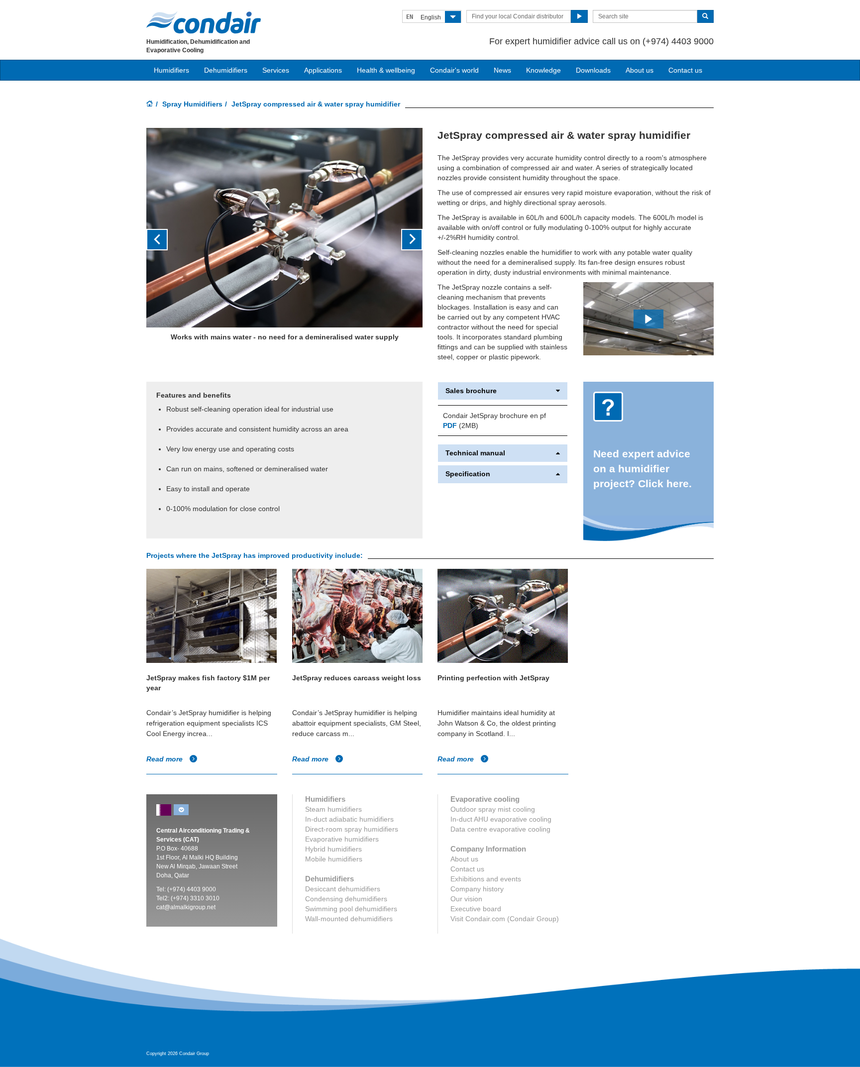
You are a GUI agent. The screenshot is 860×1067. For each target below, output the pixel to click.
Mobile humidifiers (333, 859)
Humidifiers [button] (171, 70)
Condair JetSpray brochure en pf (494, 416)
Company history (477, 889)
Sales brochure (471, 391)
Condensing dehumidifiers (346, 899)
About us (639, 70)
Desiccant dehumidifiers (342, 889)
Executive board (475, 909)
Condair (203, 22)
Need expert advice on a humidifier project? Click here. (642, 468)
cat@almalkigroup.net (185, 907)
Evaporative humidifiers (342, 839)
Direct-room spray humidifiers (351, 829)
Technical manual (475, 453)
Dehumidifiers (225, 70)
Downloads (593, 70)
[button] (167, 239)
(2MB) (460, 425)
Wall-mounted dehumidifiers (349, 919)
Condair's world (454, 70)
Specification (467, 474)
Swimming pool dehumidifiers (351, 909)
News (502, 70)
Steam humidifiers (333, 809)
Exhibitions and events (485, 879)
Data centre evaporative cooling (500, 829)
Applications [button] (323, 70)
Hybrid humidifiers (333, 849)
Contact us (685, 70)
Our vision (466, 899)
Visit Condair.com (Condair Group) (504, 919)
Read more (165, 759)
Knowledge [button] (543, 70)
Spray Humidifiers (192, 104)
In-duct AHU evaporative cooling (500, 819)
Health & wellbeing (386, 70)
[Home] (149, 104)
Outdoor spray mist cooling (492, 809)
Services (275, 70)
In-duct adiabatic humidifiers (349, 819)
